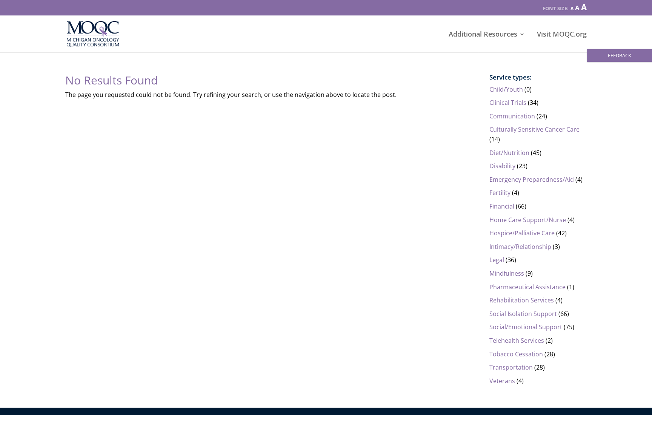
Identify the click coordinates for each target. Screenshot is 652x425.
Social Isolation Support (523, 314)
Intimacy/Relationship (520, 246)
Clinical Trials (507, 102)
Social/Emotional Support (525, 327)
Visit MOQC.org (562, 34)
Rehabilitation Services (521, 300)
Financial (501, 206)
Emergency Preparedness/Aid (531, 179)
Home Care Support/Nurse (527, 220)
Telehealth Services (516, 340)
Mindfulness (506, 273)
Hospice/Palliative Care (522, 233)
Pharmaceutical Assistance (527, 287)
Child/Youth (506, 89)
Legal (496, 260)
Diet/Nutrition (509, 153)
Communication (512, 116)
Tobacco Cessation (516, 354)
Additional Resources (483, 34)
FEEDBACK (619, 55)
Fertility (500, 193)
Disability (502, 166)
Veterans (502, 381)
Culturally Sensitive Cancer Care (534, 129)
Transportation (511, 367)
